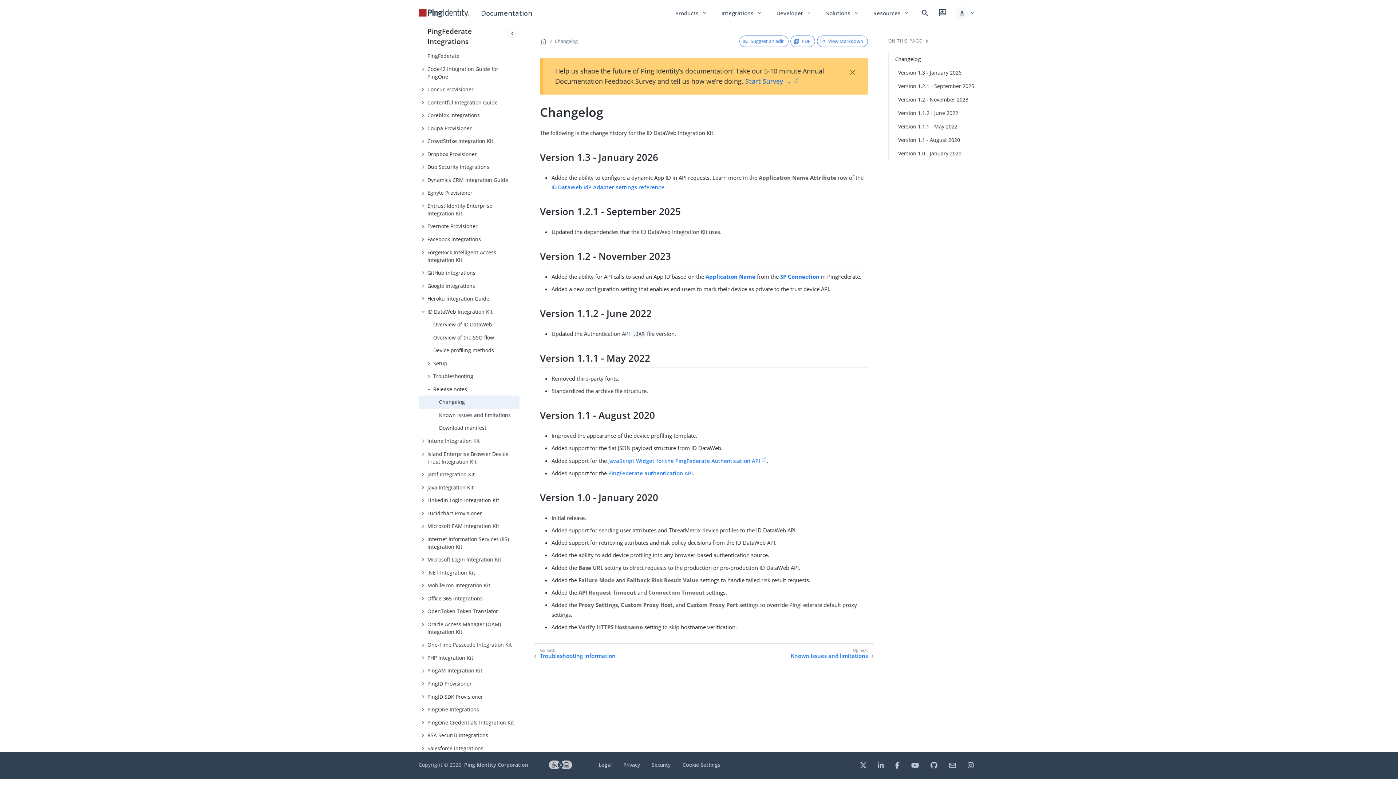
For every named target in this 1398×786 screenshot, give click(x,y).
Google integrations (451, 285)
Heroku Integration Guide (458, 298)
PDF (806, 41)
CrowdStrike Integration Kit (460, 141)
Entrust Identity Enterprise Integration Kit (459, 209)
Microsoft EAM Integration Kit (463, 526)
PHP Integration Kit (450, 657)
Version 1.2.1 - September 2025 (936, 86)
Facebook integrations (454, 239)
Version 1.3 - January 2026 (929, 72)
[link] (444, 13)
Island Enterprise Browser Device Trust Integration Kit (467, 457)
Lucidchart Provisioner (454, 513)
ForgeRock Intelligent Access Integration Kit (461, 256)
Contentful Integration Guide (462, 102)
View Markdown (845, 41)
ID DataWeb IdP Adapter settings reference (608, 187)
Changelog (452, 401)
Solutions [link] (842, 13)
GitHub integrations (451, 272)
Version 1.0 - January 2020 (929, 153)
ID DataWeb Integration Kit (460, 311)
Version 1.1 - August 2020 (929, 139)
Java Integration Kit (450, 487)
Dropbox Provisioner (452, 154)
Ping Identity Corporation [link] (496, 764)
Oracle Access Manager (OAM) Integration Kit (464, 628)
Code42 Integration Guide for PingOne (462, 73)
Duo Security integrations (458, 166)
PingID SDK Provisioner (455, 696)
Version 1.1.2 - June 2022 (928, 113)
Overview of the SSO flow (463, 337)
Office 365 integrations (455, 598)
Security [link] (661, 764)
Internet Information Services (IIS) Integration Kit (468, 543)
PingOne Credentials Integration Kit (470, 722)
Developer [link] (794, 13)
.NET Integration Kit (451, 572)
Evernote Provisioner (452, 226)
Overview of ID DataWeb (462, 324)
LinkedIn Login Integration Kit (463, 500)
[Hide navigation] (512, 33)
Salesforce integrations (455, 748)
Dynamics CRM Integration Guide (467, 179)
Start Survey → (768, 81)
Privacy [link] (631, 764)
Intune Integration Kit (453, 440)
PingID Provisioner (449, 683)
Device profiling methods (463, 350)
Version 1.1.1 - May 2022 (927, 126)
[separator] (519, 389)
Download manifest (462, 427)
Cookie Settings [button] (701, 764)
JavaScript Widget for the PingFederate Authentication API (684, 460)
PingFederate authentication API (650, 473)
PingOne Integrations (453, 709)
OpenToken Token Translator (462, 611)
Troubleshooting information (578, 655)
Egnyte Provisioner (450, 192)
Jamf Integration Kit (451, 474)
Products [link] (691, 13)
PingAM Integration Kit (454, 670)
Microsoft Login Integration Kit (464, 559)
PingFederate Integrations (449, 36)
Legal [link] (605, 764)
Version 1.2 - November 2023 (933, 99)
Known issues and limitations (475, 415)
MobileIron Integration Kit (458, 585)
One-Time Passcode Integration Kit (469, 644)
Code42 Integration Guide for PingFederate (462, 52)
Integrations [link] (742, 13)
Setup (440, 363)
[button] (965, 13)
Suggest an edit (767, 41)
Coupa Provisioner (449, 128)
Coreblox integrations (453, 115)
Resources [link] (891, 13)
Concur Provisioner (450, 89)
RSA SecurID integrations (457, 735)
